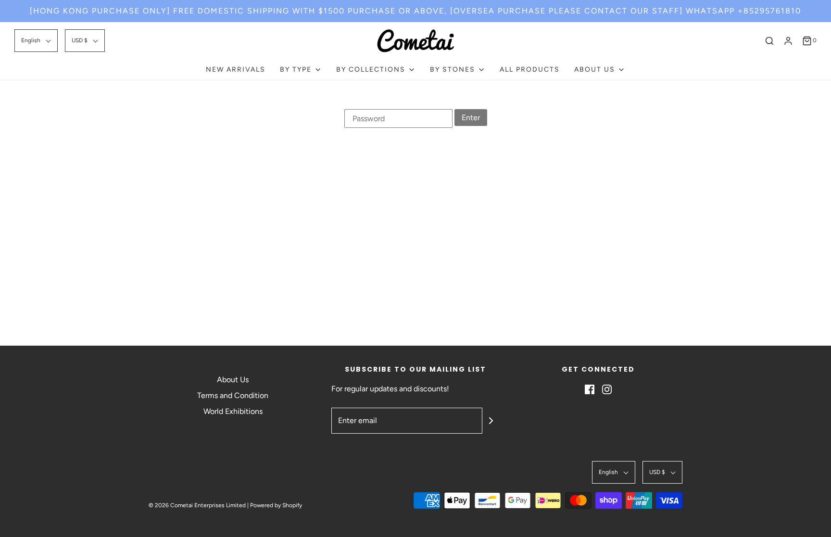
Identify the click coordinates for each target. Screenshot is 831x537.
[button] (36, 40)
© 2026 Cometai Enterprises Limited (197, 505)
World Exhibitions (233, 411)
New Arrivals (235, 69)
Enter (471, 117)
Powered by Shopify (276, 505)
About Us (233, 379)
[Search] (769, 41)
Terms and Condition (232, 395)
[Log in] (788, 41)
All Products (530, 69)
